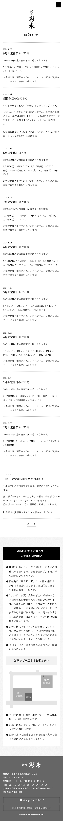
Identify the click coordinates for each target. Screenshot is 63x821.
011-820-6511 (16, 777)
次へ (29, 523)
